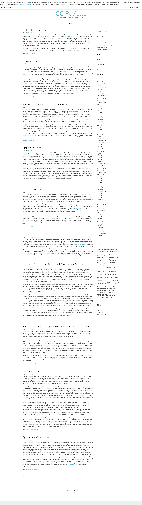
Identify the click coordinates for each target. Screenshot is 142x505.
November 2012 (101, 229)
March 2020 (100, 114)
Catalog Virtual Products (36, 189)
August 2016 (100, 174)
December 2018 (101, 140)
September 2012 (101, 233)
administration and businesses (32, 181)
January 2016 (100, 188)
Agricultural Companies (36, 437)
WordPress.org (101, 316)
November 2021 (101, 95)
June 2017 (99, 155)
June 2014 (99, 195)
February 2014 (101, 201)
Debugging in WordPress (26, 4)
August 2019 (100, 125)
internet (113, 274)
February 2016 (101, 186)
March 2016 (100, 184)
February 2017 (101, 163)
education (101, 257)
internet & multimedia (31, 53)
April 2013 (99, 220)
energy (108, 263)
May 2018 (99, 144)
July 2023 (99, 91)
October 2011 (101, 237)
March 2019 (100, 135)
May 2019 (99, 131)
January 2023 (100, 93)
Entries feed (100, 312)
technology (102, 294)
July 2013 (99, 214)
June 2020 (99, 108)
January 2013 (100, 225)
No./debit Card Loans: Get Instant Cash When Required (53, 264)
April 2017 (99, 159)
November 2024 (101, 87)
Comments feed (101, 314)
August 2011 (100, 239)
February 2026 (101, 83)
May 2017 (99, 157)
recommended (29, 227)
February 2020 (101, 116)
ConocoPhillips (77, 208)
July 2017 (99, 154)
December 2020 (101, 97)
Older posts (26, 477)
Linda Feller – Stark (33, 371)
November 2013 (101, 206)
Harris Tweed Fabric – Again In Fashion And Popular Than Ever (58, 326)
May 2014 (99, 197)
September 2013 (101, 210)
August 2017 (100, 152)
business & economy (107, 251)
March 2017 (100, 161)
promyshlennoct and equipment (110, 290)
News (98, 70)
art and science (103, 249)
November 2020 (101, 99)
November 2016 (101, 169)
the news (105, 297)
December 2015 (101, 189)
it (118, 277)
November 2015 (101, 191)
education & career (112, 258)
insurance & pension (30, 319)
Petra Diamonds (30, 281)
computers (106, 253)
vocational (109, 300)
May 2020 (99, 110)
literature (104, 280)
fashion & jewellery (30, 364)
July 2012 (99, 235)
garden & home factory (108, 265)
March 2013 (100, 222)
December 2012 (101, 227)
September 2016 (101, 172)
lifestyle (36, 364)
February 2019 (101, 136)
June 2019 (99, 129)
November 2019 (101, 121)
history (112, 271)
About (71, 23)
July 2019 (99, 127)
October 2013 (101, 208)
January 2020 (100, 118)
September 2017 (101, 150)
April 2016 (99, 182)
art (98, 249)
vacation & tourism (101, 300)
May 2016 (99, 180)
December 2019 (101, 119)
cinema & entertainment (31, 429)
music (38, 429)
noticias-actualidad (112, 286)
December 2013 (101, 205)
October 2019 (101, 123)
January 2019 (100, 138)
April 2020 (99, 112)
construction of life (104, 255)
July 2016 (99, 176)
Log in (99, 310)
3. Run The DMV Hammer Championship (45, 104)
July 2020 (99, 106)
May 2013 (99, 218)
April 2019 (99, 133)
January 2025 (100, 85)
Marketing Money (33, 147)
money (37, 319)
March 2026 (100, 82)
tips (110, 298)
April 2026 (99, 80)
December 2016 (101, 167)
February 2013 (101, 224)
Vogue (71, 492)
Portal (26, 234)
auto (108, 249)
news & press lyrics (30, 140)
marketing (109, 280)
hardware (99, 268)
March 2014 (100, 199)
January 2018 (100, 148)
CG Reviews (71, 13)
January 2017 (100, 165)
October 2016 (101, 171)
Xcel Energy (72, 456)
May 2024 (99, 89)
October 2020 (101, 101)
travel (116, 298)
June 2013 (99, 216)
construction (112, 253)
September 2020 (101, 102)
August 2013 (100, 212)
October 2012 (101, 231)
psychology (100, 292)
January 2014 (100, 203)
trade (112, 298)
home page (106, 274)
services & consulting (30, 96)
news (109, 283)
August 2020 (100, 104)
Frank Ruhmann (31, 61)
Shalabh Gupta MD (70, 36)
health (108, 271)
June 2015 (99, 193)
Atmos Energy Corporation (81, 244)
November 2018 (101, 142)
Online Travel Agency (34, 29)
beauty (99, 251)
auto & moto (113, 249)
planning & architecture (103, 288)
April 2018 (99, 146)
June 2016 (99, 178)
